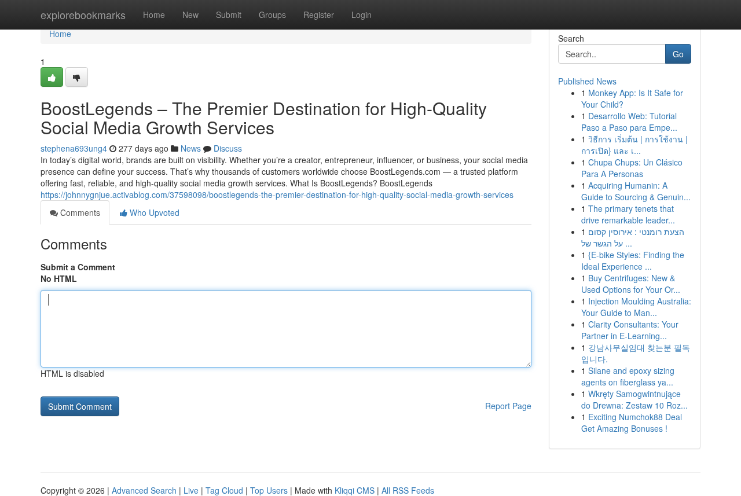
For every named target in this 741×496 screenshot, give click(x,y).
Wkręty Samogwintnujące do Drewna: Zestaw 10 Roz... (634, 399)
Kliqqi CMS (355, 490)
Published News (587, 81)
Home (154, 14)
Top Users (269, 490)
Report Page (508, 406)
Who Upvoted (153, 212)
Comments (79, 212)
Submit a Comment (78, 267)
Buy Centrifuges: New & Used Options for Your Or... (630, 283)
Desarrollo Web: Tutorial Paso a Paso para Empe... (629, 121)
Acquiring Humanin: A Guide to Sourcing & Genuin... (636, 191)
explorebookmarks (83, 14)
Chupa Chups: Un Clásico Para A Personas (632, 167)
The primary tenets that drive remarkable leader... (628, 214)
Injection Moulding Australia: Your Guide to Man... (636, 306)
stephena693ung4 (74, 148)
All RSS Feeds (407, 490)
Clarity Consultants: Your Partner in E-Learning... (629, 329)
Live (191, 490)
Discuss (228, 148)
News (191, 148)
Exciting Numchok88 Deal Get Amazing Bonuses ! (631, 422)
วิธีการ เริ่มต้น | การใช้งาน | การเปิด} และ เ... (634, 144)
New (190, 14)
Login (361, 14)
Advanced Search (144, 490)
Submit (228, 14)
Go (678, 54)
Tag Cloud (224, 490)
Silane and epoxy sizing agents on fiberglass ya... (627, 376)
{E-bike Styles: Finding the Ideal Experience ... (632, 260)
